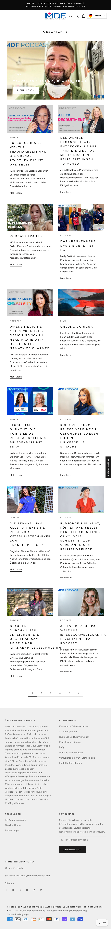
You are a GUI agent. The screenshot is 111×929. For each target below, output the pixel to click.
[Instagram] (20, 890)
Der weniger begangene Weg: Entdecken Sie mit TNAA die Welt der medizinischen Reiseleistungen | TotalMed (78, 150)
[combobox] (97, 16)
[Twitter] (13, 890)
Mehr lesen (26, 90)
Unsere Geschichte (15, 868)
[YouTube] (27, 890)
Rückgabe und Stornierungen (74, 737)
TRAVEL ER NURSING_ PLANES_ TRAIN (50, 81)
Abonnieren (72, 849)
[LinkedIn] (41, 890)
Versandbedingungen (18, 914)
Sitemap (9, 883)
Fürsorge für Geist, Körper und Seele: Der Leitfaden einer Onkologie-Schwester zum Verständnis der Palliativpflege (80, 536)
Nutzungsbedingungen (32, 910)
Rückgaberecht (78, 910)
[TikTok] (34, 890)
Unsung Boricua (77, 326)
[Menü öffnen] (6, 16)
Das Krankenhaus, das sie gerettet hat (78, 246)
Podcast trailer (26, 236)
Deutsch (97, 15)
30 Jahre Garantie (68, 731)
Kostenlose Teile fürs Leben (73, 726)
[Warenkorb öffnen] (83, 16)
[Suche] (77, 15)
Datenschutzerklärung (57, 910)
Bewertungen (12, 830)
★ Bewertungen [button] (108, 467)
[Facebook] (6, 890)
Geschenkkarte (13, 825)
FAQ (61, 747)
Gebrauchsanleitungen (71, 752)
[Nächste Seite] (78, 693)
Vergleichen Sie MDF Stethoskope (77, 757)
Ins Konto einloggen (15, 820)
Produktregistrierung (70, 742)
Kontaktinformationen (70, 763)
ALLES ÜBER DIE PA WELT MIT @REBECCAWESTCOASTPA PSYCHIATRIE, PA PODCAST (83, 634)
